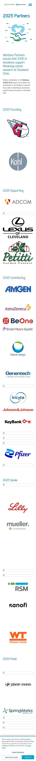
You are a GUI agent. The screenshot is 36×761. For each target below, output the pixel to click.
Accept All (28, 757)
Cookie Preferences (18, 752)
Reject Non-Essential (11, 757)
